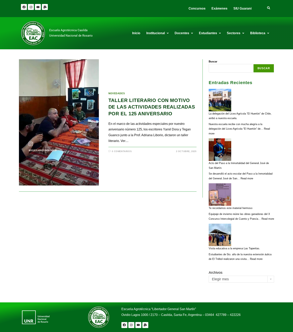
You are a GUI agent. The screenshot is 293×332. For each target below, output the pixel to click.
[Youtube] (38, 7)
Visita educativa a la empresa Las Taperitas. (234, 248)
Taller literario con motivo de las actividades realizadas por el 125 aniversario (151, 107)
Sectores (233, 33)
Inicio (136, 33)
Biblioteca (257, 33)
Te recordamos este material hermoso (230, 208)
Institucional (155, 33)
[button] (157, 33)
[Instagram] (31, 7)
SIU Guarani (242, 8)
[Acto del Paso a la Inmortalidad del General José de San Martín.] (220, 149)
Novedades (116, 93)
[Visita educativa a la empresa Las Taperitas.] (220, 235)
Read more (247, 178)
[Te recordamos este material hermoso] (220, 194)
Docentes (182, 33)
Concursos (197, 8)
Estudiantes (208, 33)
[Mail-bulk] (45, 7)
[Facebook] (24, 7)
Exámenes (219, 8)
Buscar (213, 61)
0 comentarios (122, 151)
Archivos (215, 273)
